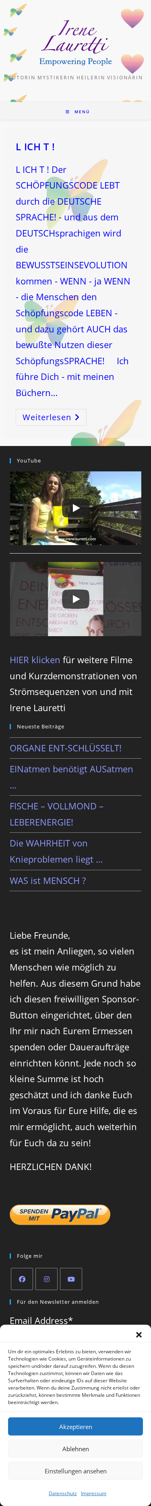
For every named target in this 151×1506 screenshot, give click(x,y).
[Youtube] (71, 1279)
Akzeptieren (75, 1427)
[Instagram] (46, 1279)
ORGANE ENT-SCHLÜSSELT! (66, 748)
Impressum (93, 1493)
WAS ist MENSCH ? (48, 880)
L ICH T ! (35, 146)
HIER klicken (35, 659)
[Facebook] (22, 1279)
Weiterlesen (52, 419)
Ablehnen (75, 1449)
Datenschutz (63, 1493)
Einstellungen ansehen (76, 1471)
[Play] (75, 508)
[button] (139, 1335)
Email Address (41, 1320)
